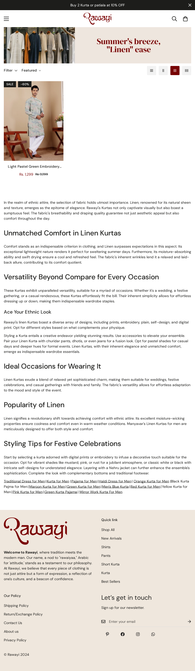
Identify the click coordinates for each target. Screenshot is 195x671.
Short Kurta (110, 564)
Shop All (108, 529)
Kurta (105, 573)
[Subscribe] (185, 621)
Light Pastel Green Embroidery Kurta (33, 166)
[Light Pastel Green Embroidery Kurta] (33, 121)
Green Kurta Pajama (60, 492)
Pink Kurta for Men (28, 492)
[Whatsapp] (153, 634)
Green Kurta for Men (83, 486)
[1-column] (151, 70)
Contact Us (13, 623)
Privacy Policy (15, 640)
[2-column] (163, 70)
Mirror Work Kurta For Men (100, 492)
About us (11, 631)
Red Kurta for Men (145, 486)
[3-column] (175, 70)
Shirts (105, 547)
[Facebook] (123, 634)
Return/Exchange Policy (23, 614)
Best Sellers (110, 581)
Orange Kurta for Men (151, 481)
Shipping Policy (16, 605)
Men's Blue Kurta (115, 486)
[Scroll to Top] (185, 643)
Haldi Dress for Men (115, 481)
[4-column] (186, 70)
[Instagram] (138, 634)
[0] (185, 19)
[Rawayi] (97, 18)
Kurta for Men (58, 481)
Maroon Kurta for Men (47, 486)
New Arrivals (111, 538)
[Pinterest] (107, 634)
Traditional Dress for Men (24, 481)
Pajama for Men (84, 481)
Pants (105, 555)
